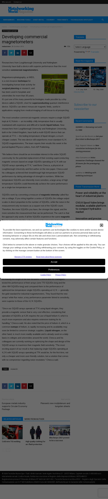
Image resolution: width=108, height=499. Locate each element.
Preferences (54, 269)
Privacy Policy (60, 275)
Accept (54, 262)
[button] (101, 225)
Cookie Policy (45, 275)
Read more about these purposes (49, 257)
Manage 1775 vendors (23, 257)
